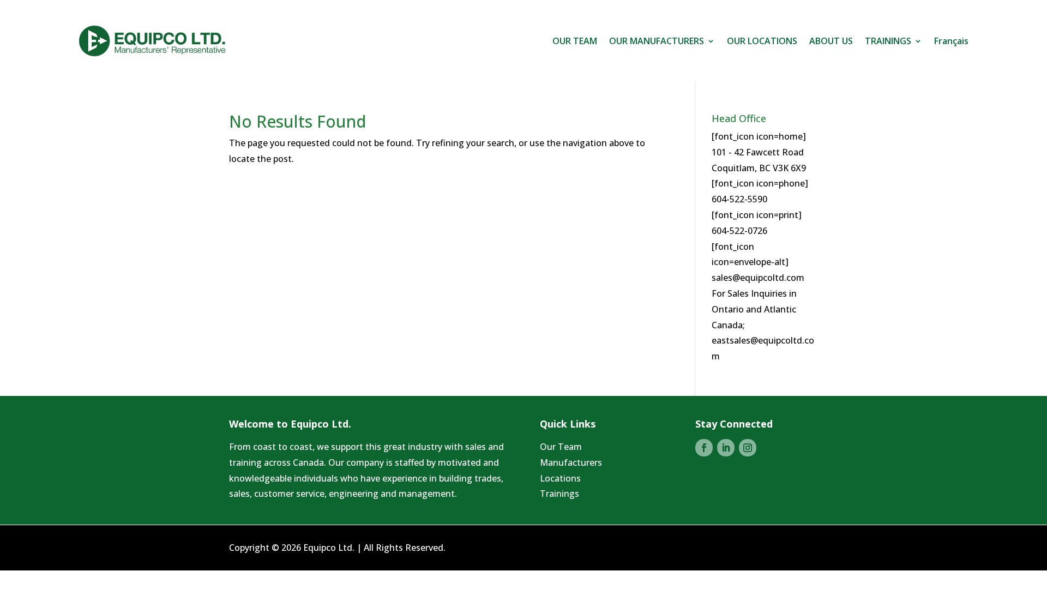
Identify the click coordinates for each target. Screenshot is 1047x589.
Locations (560, 478)
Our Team (561, 447)
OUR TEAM (574, 41)
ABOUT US (831, 41)
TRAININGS (888, 41)
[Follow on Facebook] (704, 447)
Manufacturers (571, 462)
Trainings (559, 494)
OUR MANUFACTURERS (656, 41)
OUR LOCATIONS (762, 41)
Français (951, 41)
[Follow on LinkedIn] (726, 447)
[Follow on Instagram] (747, 447)
